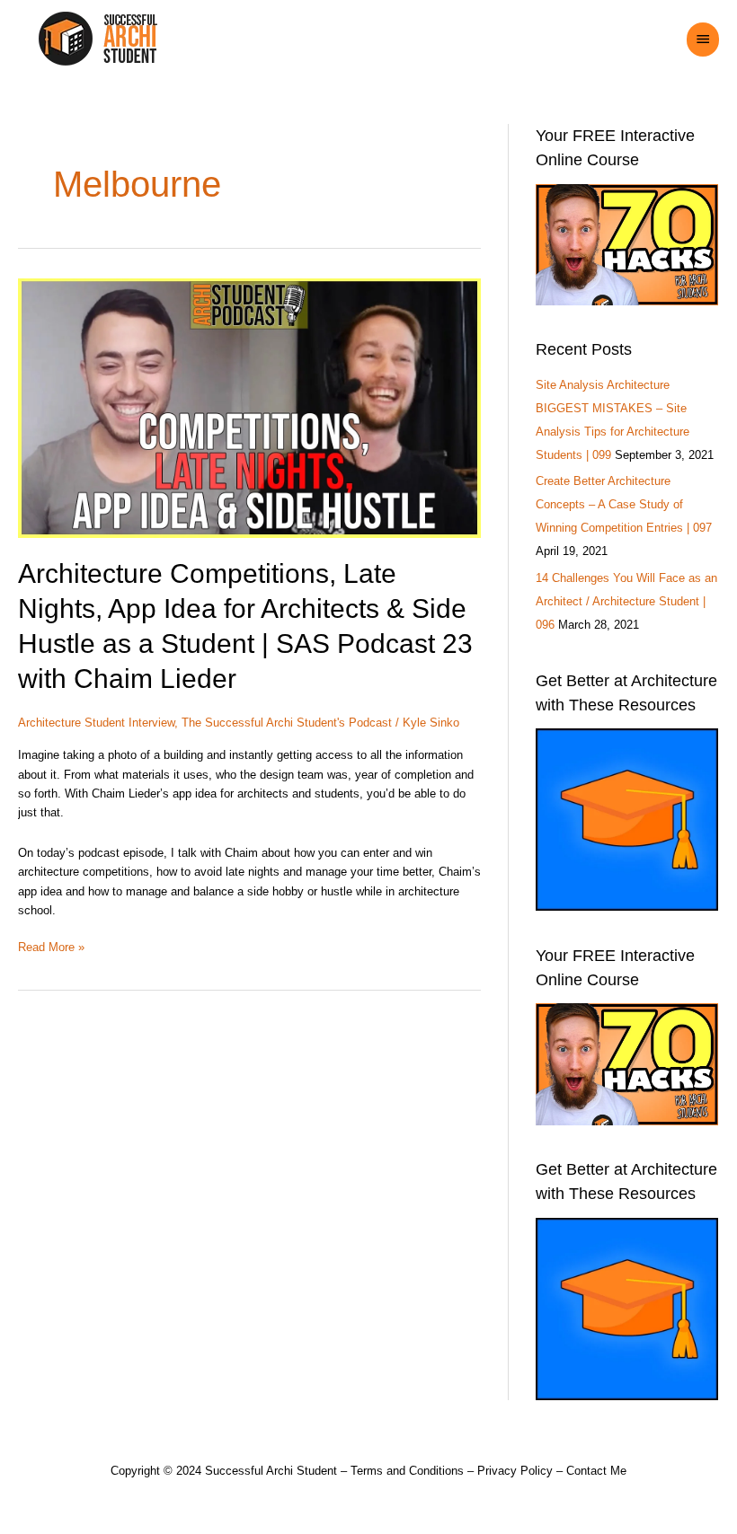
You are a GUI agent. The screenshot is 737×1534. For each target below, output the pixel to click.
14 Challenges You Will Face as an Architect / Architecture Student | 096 (626, 601)
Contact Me (596, 1470)
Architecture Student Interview (96, 722)
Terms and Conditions (407, 1470)
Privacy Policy (515, 1470)
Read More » (51, 946)
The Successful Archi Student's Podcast (287, 722)
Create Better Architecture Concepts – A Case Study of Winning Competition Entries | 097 (624, 504)
